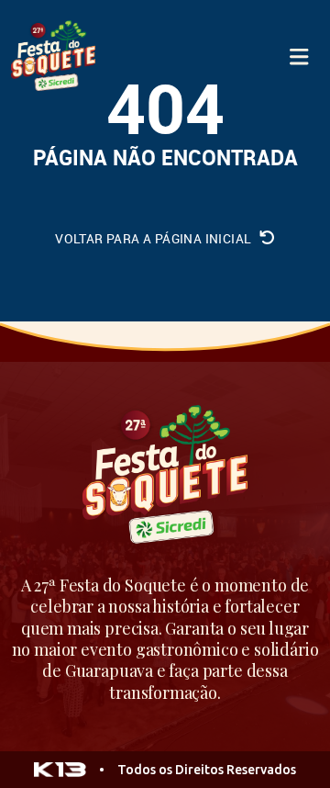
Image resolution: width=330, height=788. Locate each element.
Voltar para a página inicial (155, 238)
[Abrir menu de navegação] (299, 57)
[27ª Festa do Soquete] (165, 477)
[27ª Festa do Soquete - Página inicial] (53, 57)
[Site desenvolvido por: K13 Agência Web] (60, 769)
